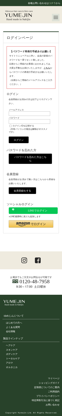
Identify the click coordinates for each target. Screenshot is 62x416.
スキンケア (12, 349)
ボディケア (12, 354)
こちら (47, 67)
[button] (31, 224)
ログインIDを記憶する (23, 125)
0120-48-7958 (34, 281)
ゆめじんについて (14, 315)
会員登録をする (22, 190)
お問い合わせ (53, 404)
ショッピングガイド (49, 382)
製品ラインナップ (13, 338)
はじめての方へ (14, 322)
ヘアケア (10, 345)
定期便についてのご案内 (47, 387)
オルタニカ (12, 367)
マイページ (54, 378)
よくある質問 (13, 327)
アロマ (9, 362)
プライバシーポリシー (48, 395)
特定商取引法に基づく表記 (46, 400)
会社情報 (10, 331)
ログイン (19, 139)
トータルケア (13, 358)
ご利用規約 (54, 391)
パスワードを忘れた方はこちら (30, 158)
